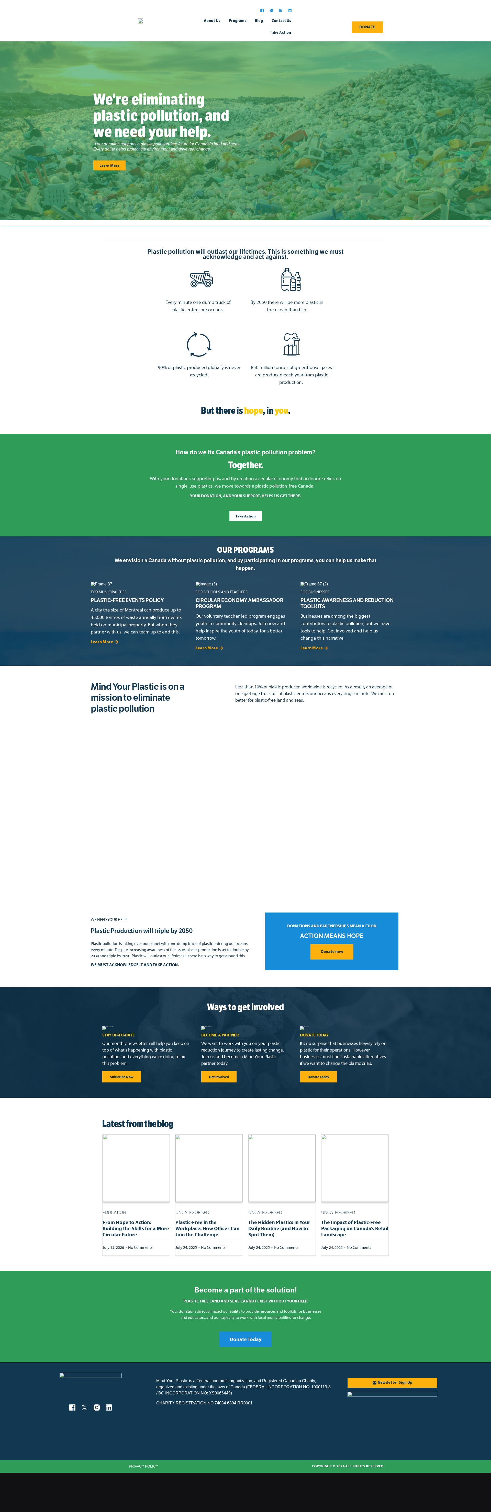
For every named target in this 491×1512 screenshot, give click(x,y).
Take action (280, 33)
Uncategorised (192, 1212)
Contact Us (281, 21)
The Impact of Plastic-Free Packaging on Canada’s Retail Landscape (354, 1228)
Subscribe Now (121, 1077)
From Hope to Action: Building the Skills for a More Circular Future (136, 1228)
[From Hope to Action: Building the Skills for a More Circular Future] (136, 1168)
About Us (212, 21)
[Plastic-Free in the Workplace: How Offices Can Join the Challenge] (209, 1168)
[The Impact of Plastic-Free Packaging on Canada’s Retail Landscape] (354, 1168)
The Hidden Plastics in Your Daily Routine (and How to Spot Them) (279, 1228)
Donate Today (318, 1077)
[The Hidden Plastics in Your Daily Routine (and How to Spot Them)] (282, 1168)
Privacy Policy (143, 1466)
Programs (237, 21)
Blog (259, 21)
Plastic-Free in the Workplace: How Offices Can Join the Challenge (207, 1228)
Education (114, 1212)
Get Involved (219, 1077)
